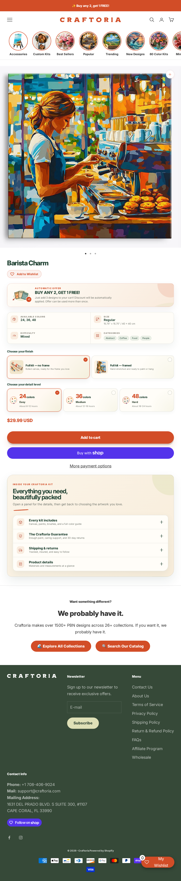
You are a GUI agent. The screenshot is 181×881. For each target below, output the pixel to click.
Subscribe (83, 723)
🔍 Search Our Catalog (123, 646)
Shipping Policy (146, 722)
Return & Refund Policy (153, 731)
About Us (140, 696)
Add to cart (90, 437)
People (145, 338)
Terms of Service (147, 704)
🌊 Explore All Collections (61, 646)
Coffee (123, 338)
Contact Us (142, 687)
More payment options (90, 466)
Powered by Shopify (102, 850)
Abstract (110, 338)
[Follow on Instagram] (21, 837)
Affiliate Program (147, 748)
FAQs (136, 739)
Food (134, 338)
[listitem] (18, 43)
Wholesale (141, 757)
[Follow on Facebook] (9, 837)
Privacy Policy (145, 713)
